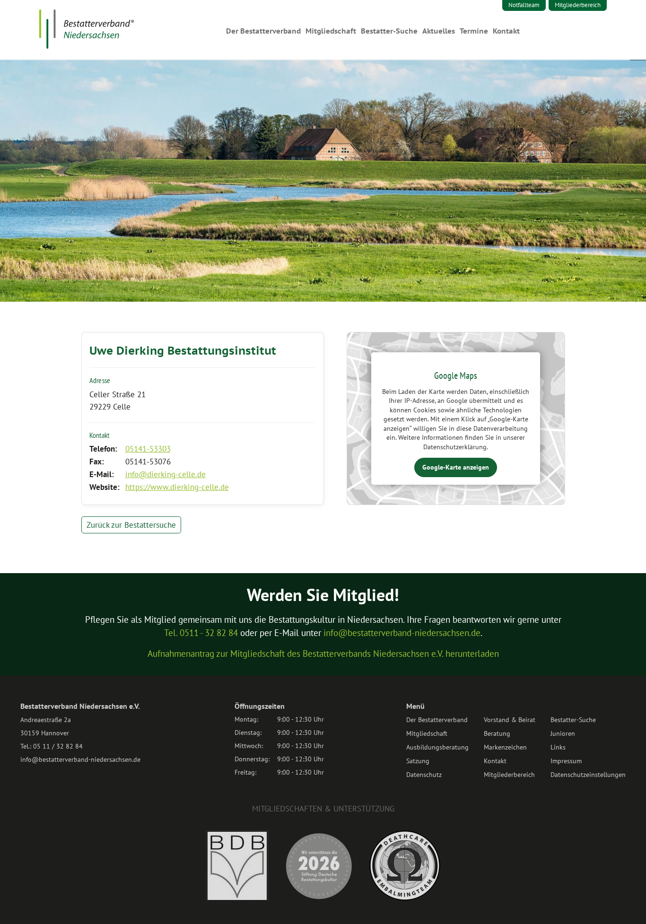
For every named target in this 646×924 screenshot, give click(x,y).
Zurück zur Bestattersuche (131, 525)
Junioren (562, 733)
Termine (474, 30)
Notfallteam (524, 5)
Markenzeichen (505, 747)
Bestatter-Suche (389, 30)
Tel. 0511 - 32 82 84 (201, 632)
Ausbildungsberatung (437, 747)
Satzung (417, 761)
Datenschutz (424, 774)
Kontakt (506, 30)
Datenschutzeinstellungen (588, 774)
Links (558, 747)
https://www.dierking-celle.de (177, 487)
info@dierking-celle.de (165, 474)
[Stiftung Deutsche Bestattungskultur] (318, 898)
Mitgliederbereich (578, 5)
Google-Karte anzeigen (455, 467)
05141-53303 (148, 449)
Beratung (497, 733)
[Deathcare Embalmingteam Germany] (404, 898)
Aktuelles (438, 30)
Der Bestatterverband (263, 30)
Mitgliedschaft (331, 30)
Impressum (566, 761)
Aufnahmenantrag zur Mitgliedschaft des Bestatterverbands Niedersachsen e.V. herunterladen (323, 653)
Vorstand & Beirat (509, 719)
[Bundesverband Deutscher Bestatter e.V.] (237, 898)
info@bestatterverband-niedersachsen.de (401, 632)
